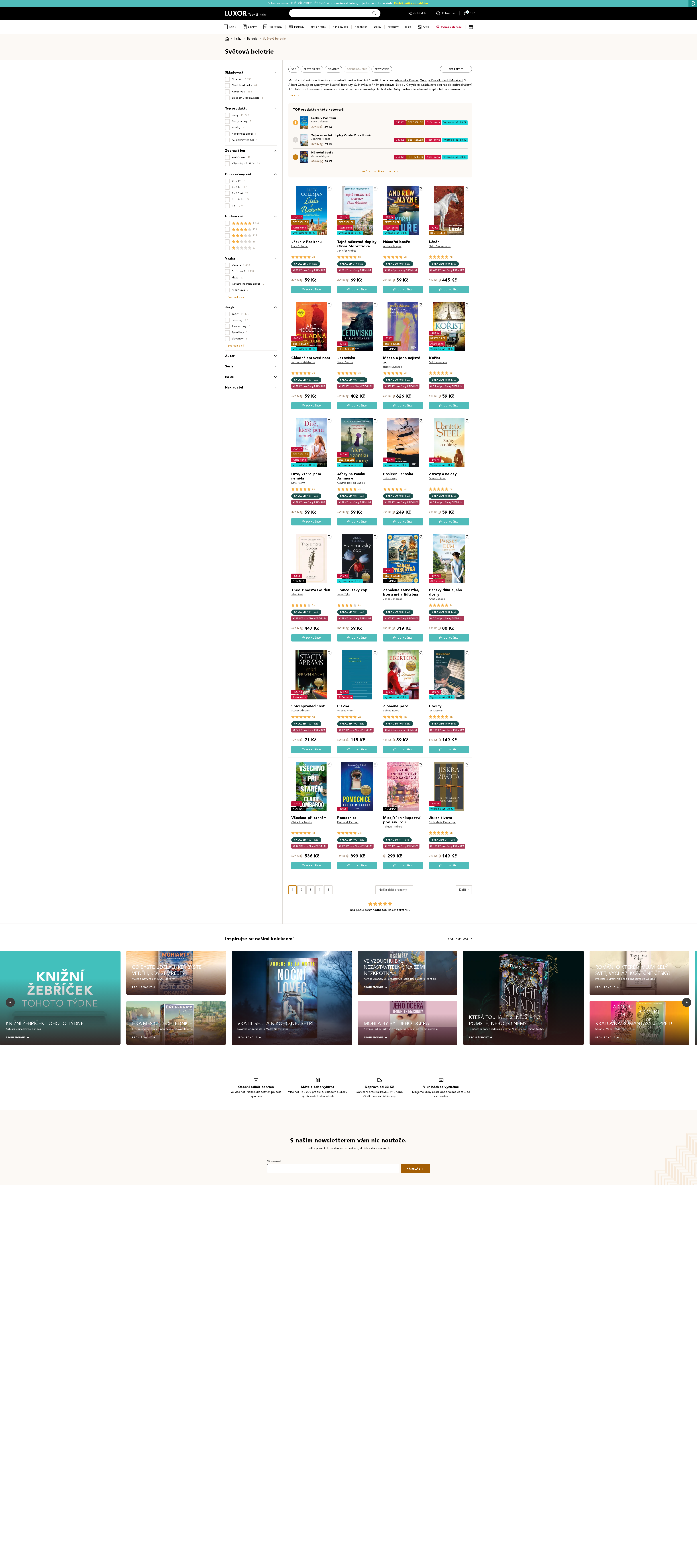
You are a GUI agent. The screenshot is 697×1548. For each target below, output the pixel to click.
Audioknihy (275, 26)
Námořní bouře (322, 152)
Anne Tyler (343, 594)
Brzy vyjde (382, 69)
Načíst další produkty (379, 171)
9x (405, 256)
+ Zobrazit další (234, 297)
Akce (426, 26)
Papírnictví (361, 26)
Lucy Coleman (319, 121)
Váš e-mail (274, 1161)
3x (313, 373)
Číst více (293, 95)
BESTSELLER (415, 122)
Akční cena (433, 122)
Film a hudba (340, 26)
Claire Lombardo (301, 822)
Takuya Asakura (392, 826)
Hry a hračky (318, 26)
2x (359, 373)
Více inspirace (458, 939)
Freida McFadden (347, 822)
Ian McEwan (436, 710)
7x (313, 256)
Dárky (377, 26)
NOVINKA (390, 349)
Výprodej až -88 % (454, 122)
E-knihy (252, 26)
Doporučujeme (357, 69)
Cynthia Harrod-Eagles (351, 482)
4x (313, 716)
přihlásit (415, 1168)
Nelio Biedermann (440, 246)
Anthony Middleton (303, 362)
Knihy (232, 26)
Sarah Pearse (345, 362)
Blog (408, 26)
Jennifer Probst (320, 138)
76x (360, 832)
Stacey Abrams (300, 710)
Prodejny (393, 26)
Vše (294, 69)
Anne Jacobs (437, 598)
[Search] (374, 13)
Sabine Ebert (391, 710)
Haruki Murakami (393, 366)
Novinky (333, 69)
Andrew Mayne (320, 156)
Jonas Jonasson (393, 598)
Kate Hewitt (298, 482)
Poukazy (299, 26)
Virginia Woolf (345, 710)
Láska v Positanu (323, 118)
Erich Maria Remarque (442, 822)
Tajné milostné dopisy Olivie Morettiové (341, 135)
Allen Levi (297, 594)
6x (359, 256)
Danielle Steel (437, 478)
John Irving (390, 478)
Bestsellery (312, 69)
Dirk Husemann (438, 362)
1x (313, 605)
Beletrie (252, 38)
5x (451, 373)
